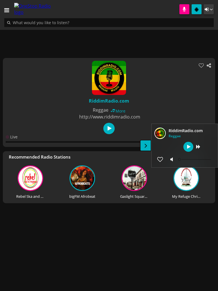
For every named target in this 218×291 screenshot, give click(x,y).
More (120, 111)
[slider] (195, 159)
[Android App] (197, 9)
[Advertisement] (109, 41)
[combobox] (58, 22)
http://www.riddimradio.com (109, 117)
